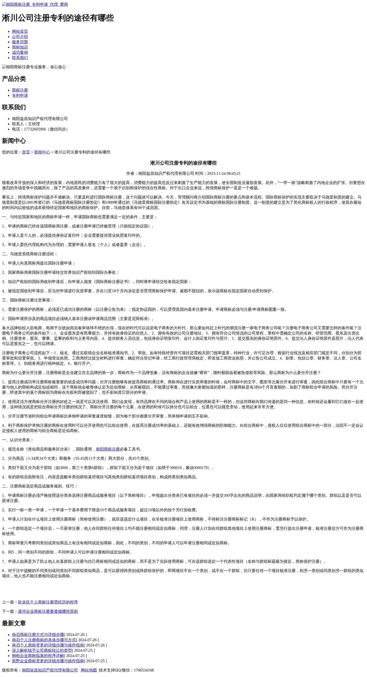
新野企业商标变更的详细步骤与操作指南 (48, 661)
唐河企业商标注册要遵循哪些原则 (48, 611)
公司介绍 (20, 36)
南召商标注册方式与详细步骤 (38, 634)
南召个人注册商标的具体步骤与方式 (44, 640)
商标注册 (20, 90)
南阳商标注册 (108, 449)
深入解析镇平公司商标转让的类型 (42, 650)
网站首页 (20, 31)
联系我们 (20, 58)
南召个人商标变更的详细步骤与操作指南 (48, 645)
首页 (26, 152)
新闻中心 (42, 152)
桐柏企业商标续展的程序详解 (38, 656)
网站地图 (89, 670)
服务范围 (20, 42)
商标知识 (20, 47)
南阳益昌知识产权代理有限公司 (50, 670)
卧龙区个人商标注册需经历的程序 (48, 602)
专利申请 (20, 95)
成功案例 (20, 52)
